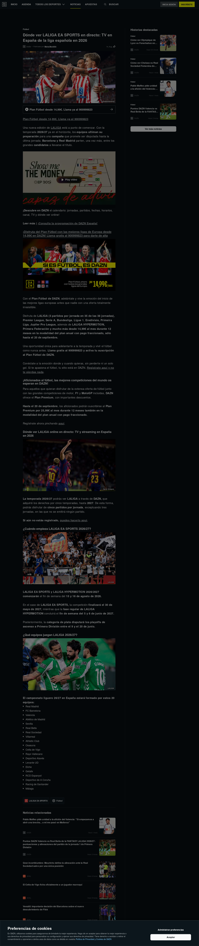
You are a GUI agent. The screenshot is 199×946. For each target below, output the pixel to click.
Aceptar (171, 937)
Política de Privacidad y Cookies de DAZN (93, 939)
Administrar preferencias (171, 929)
